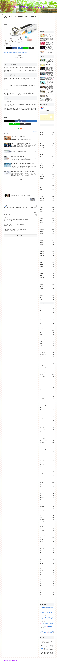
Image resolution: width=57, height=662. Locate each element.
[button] (31, 48)
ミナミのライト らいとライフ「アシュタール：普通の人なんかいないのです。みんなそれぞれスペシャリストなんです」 (47, 612)
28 (46, 119)
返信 (35, 212)
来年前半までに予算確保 (19, 57)
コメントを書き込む (20, 235)
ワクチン (5, 117)
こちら (42, 648)
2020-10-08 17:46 (6, 206)
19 (42, 118)
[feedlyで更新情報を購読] (19, 128)
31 (52, 119)
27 (44, 119)
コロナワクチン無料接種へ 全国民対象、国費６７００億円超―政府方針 (16, 52)
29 (48, 119)
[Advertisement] (20, 21)
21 (46, 118)
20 (44, 118)
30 (50, 119)
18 (40, 118)
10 (52, 115)
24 (52, 118)
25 (40, 119)
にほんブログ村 (42, 108)
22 (48, 118)
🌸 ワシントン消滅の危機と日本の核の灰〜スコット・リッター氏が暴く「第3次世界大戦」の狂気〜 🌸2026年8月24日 (47, 625)
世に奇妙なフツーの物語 (45, 650)
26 (42, 119)
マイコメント (17, 60)
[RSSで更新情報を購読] (21, 128)
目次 (19, 55)
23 (50, 118)
